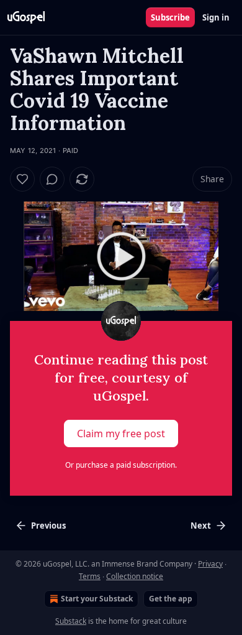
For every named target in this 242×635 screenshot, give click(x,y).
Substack (70, 621)
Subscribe (170, 17)
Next (200, 525)
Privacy (210, 564)
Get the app (170, 598)
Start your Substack (97, 598)
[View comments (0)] (52, 179)
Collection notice (134, 576)
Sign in (216, 17)
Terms (90, 576)
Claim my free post (121, 433)
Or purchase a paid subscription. (121, 465)
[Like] (22, 179)
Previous (48, 525)
